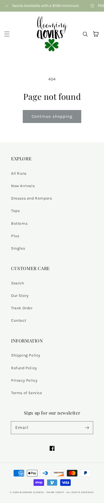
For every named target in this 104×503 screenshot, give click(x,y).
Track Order (22, 308)
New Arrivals (23, 186)
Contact (18, 320)
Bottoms (19, 223)
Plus (15, 236)
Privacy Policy (24, 380)
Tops (15, 210)
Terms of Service (26, 393)
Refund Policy (24, 368)
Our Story (20, 295)
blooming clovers (32, 492)
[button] (7, 34)
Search (17, 283)
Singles (18, 248)
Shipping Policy (25, 355)
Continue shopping (52, 116)
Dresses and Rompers (31, 198)
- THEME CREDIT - (55, 492)
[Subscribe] (87, 427)
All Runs (19, 173)
